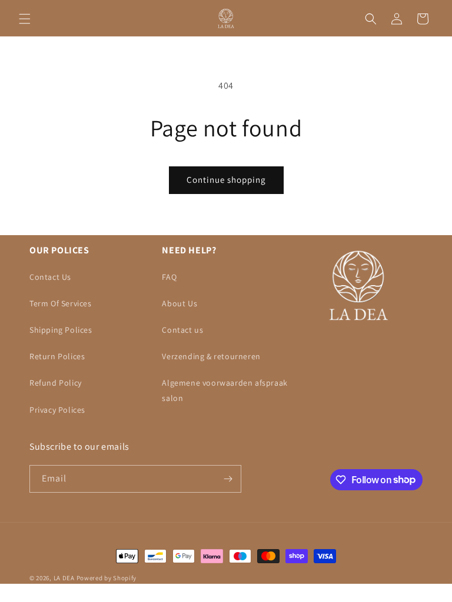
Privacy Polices (57, 409)
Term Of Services (60, 303)
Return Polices (57, 356)
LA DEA (64, 578)
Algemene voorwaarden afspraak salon (224, 390)
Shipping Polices (60, 330)
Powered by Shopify (107, 578)
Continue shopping (226, 179)
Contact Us (50, 277)
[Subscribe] (228, 479)
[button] (25, 19)
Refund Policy (55, 382)
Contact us (182, 330)
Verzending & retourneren (211, 356)
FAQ (169, 277)
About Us (179, 303)
